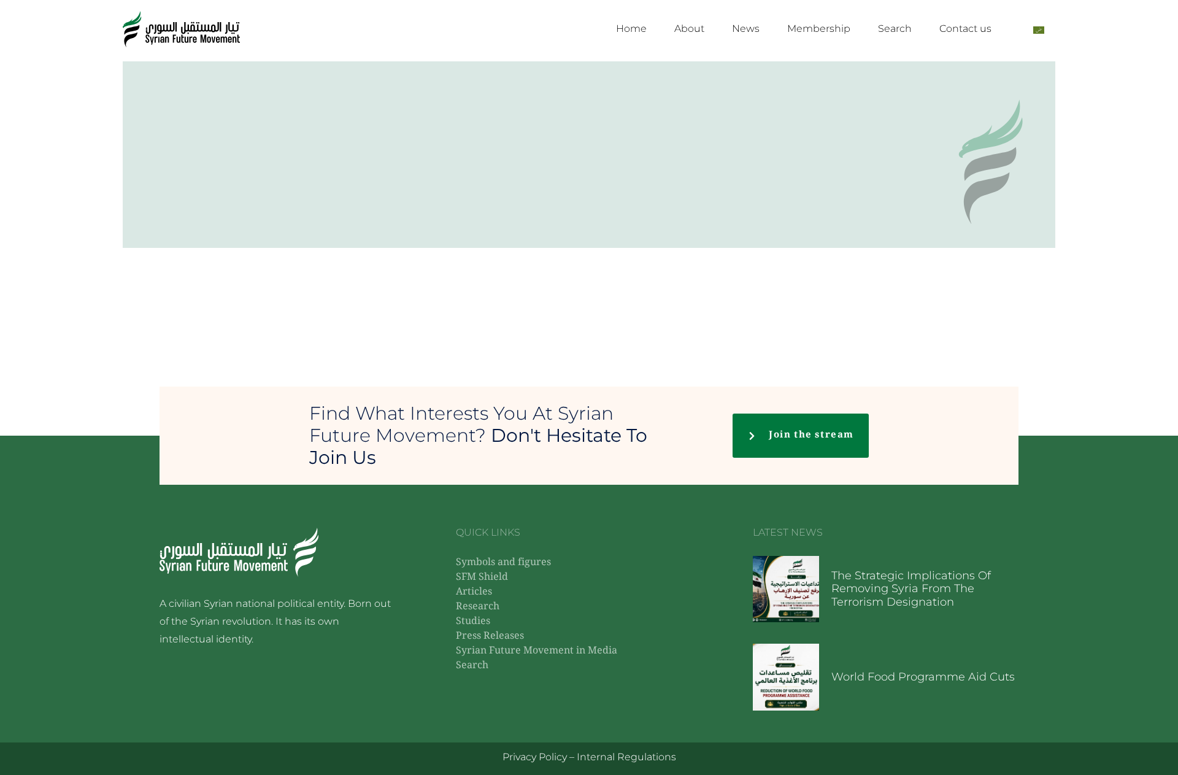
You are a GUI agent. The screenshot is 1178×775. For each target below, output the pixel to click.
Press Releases (490, 636)
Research (477, 607)
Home (631, 28)
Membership (818, 28)
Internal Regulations (626, 757)
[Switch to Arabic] (1038, 29)
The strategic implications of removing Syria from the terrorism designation (911, 589)
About (689, 28)
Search (895, 28)
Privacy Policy (534, 757)
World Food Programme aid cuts (923, 677)
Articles (474, 592)
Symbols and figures (503, 563)
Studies (473, 622)
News (746, 28)
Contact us (965, 28)
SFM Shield (482, 577)
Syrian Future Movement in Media (536, 651)
